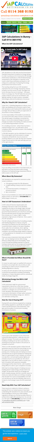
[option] (17, 29)
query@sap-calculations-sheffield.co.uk (14, 400)
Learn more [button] (23, 433)
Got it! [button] (10, 438)
